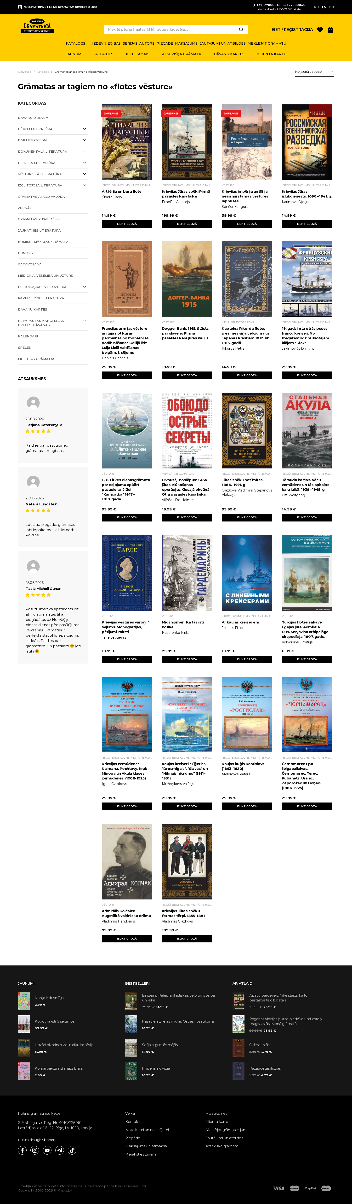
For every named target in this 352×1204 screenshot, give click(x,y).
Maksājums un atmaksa (146, 1146)
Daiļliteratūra (32, 140)
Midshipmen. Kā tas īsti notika (183, 624)
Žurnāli (25, 208)
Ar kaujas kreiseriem (240, 622)
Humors (25, 253)
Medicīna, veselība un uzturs (45, 275)
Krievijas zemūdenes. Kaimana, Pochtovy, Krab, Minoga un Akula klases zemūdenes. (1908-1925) (125, 770)
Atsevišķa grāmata (222, 1146)
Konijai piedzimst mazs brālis (59, 1068)
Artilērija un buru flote (121, 191)
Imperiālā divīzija (156, 1068)
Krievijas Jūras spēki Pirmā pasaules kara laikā (186, 193)
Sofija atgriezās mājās (159, 1044)
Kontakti (132, 1121)
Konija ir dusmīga (49, 997)
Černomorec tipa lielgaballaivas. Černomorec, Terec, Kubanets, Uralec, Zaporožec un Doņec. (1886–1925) (301, 775)
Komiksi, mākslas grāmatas (44, 242)
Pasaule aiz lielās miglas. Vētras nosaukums (178, 1021)
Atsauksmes (216, 1113)
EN (331, 7)
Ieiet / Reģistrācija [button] (292, 29)
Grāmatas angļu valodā (41, 196)
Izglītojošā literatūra (40, 185)
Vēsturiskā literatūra (40, 174)
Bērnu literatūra (35, 129)
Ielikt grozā (127, 224)
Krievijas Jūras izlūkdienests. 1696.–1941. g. (307, 193)
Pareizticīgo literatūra (41, 298)
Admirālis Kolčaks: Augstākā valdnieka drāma (126, 913)
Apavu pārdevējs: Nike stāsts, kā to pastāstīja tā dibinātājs (278, 997)
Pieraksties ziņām (140, 1154)
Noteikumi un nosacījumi (147, 1129)
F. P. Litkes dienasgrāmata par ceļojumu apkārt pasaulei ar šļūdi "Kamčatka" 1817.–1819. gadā (126, 489)
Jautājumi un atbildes (224, 1138)
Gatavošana (30, 264)
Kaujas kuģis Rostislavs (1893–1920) (243, 766)
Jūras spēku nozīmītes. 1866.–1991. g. (242, 482)
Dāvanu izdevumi (33, 118)
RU (316, 7)
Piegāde (132, 1138)
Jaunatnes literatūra (39, 230)
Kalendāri (28, 336)
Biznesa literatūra (37, 163)
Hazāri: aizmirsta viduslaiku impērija (64, 1044)
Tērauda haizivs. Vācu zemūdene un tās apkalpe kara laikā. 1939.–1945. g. (305, 485)
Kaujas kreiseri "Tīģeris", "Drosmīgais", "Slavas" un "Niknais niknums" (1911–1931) (185, 770)
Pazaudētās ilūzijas (265, 1068)
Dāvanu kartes (32, 309)
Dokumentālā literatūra (42, 151)
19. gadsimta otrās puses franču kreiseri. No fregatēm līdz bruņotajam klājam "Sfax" (305, 335)
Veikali (130, 1113)
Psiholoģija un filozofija (42, 287)
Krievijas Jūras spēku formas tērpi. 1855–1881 (183, 913)
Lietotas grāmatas (36, 359)
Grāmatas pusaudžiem (39, 219)
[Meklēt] (241, 29)
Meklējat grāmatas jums (227, 1129)
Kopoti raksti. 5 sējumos (54, 1021)
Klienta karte (217, 1121)
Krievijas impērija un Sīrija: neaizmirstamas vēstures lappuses (245, 196)
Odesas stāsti (260, 1044)
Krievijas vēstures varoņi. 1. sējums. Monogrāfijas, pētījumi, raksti (126, 627)
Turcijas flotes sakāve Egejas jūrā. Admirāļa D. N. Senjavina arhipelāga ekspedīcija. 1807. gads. (305, 629)
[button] (330, 29)
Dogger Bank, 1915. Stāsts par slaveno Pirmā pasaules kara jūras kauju (185, 333)
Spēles (24, 347)
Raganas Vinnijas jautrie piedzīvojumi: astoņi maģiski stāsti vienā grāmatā (285, 1021)
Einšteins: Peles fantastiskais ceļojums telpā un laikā (178, 997)
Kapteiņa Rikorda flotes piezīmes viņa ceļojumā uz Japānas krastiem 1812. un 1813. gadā (246, 335)
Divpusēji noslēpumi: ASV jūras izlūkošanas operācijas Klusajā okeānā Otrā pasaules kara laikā (186, 487)
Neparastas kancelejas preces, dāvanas (41, 323)
